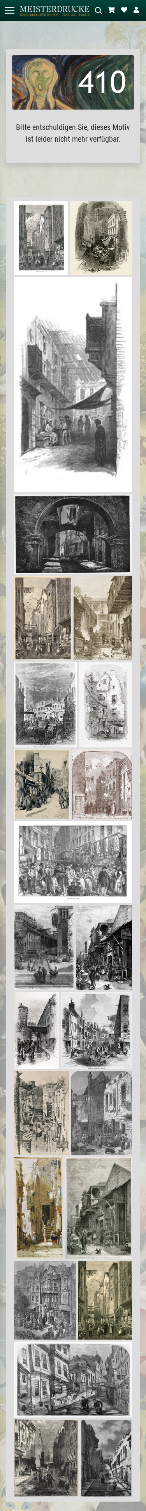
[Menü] (9, 10)
